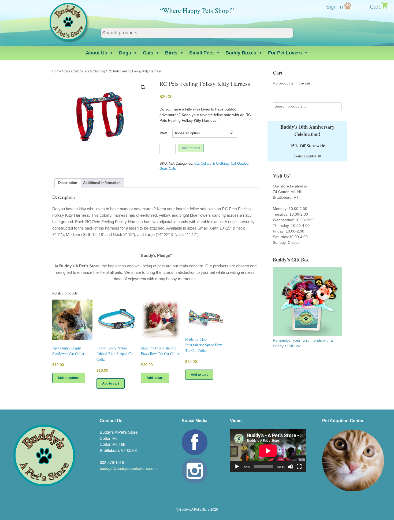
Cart (375, 7)
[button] (143, 87)
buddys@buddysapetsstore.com (128, 468)
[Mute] (290, 466)
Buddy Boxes (240, 53)
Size (163, 132)
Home (56, 71)
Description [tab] (67, 183)
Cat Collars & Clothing (89, 71)
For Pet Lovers (285, 53)
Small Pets (201, 53)
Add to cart (191, 148)
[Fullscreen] (299, 466)
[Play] (237, 466)
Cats (148, 53)
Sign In (334, 7)
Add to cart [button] (110, 383)
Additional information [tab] (102, 183)
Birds (171, 53)
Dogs (125, 53)
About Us (96, 53)
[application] (268, 450)
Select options (69, 378)
